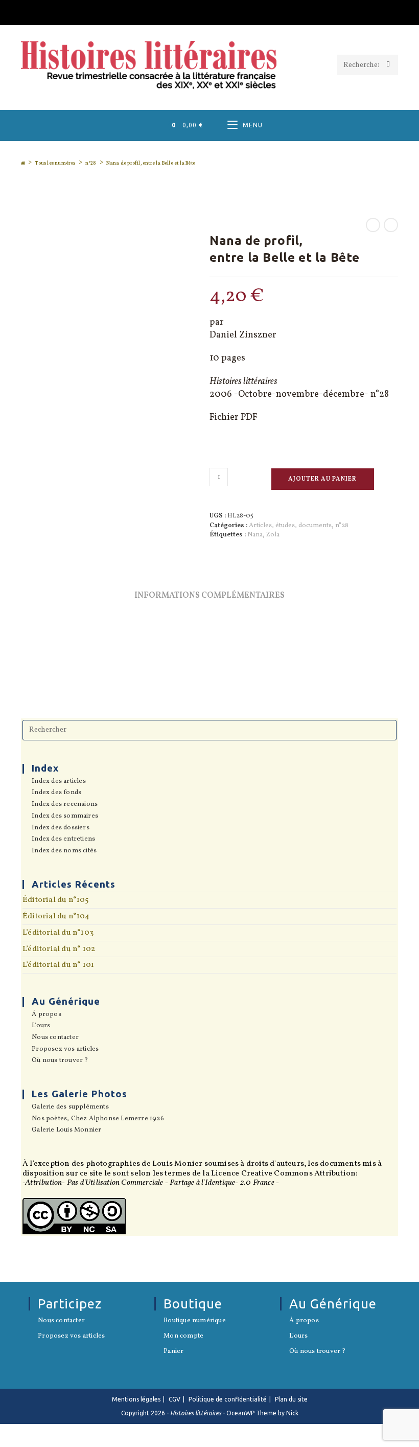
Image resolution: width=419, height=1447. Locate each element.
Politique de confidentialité (228, 1399)
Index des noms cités (64, 851)
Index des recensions (65, 805)
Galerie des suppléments (70, 1107)
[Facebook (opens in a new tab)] (209, 11)
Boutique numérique (195, 1321)
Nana (255, 534)
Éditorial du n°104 (56, 916)
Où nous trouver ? (60, 1061)
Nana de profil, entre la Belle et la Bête (150, 163)
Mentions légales (136, 1399)
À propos (304, 1321)
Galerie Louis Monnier (66, 1130)
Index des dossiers (60, 828)
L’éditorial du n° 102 (58, 949)
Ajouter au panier (322, 479)
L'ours (41, 1026)
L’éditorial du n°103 (58, 932)
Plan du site (291, 1399)
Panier (173, 1352)
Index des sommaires (65, 816)
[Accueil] (23, 163)
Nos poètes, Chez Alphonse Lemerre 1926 (98, 1119)
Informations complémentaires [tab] (209, 595)
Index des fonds (56, 793)
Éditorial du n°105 (55, 900)
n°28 (341, 525)
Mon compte (183, 1336)
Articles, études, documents (290, 525)
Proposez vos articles (65, 1050)
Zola (273, 534)
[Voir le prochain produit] (391, 225)
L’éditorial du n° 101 (58, 964)
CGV (174, 1399)
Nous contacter (55, 1038)
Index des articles (59, 782)
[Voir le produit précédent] (373, 225)
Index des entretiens (63, 839)
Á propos (46, 1015)
